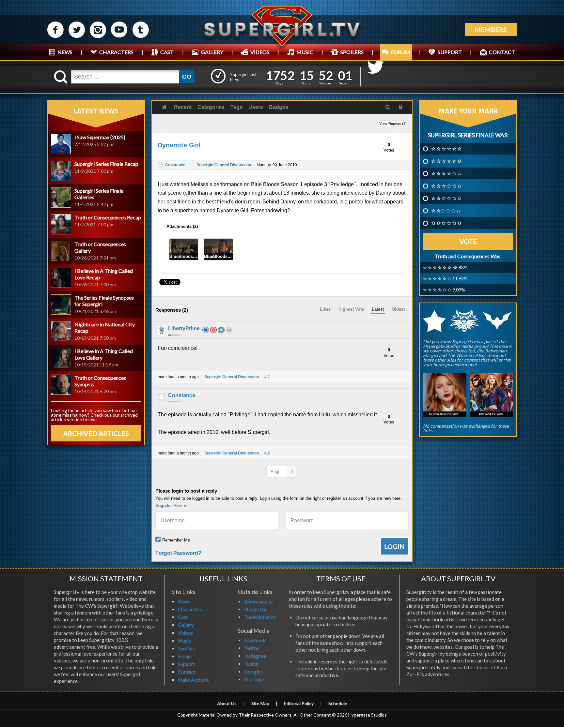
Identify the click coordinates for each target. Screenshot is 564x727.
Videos (185, 633)
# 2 (267, 453)
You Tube (254, 679)
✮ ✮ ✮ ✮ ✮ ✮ (446, 148)
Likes (325, 309)
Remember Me (176, 540)
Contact (187, 672)
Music (184, 641)
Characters (190, 609)
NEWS (64, 52)
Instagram (255, 656)
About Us (227, 703)
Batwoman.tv (258, 601)
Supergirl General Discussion (223, 165)
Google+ (253, 672)
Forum (185, 656)
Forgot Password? (178, 553)
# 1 (267, 377)
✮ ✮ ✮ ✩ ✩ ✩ (446, 185)
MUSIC (304, 52)
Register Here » (170, 505)
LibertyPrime (184, 328)
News (184, 601)
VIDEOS (259, 52)
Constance (175, 165)
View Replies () (393, 124)
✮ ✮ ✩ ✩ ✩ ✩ (446, 198)
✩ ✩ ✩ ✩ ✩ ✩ (446, 223)
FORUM (400, 52)
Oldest (398, 309)
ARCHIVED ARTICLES (96, 433)
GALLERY (212, 52)
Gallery (186, 625)
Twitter (252, 648)
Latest (378, 309)
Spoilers (187, 648)
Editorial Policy (299, 703)
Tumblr (251, 664)
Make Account (193, 680)
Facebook (254, 640)
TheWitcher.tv (259, 617)
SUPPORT (450, 52)
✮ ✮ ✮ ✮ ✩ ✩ (446, 173)
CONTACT (502, 52)
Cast (183, 617)
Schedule (337, 703)
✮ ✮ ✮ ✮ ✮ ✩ (446, 161)
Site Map (260, 703)
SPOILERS (352, 52)
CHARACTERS (116, 52)
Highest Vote (351, 309)
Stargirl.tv (255, 609)
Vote (468, 241)
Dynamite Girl (179, 145)
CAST (167, 52)
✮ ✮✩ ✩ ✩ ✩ (446, 210)
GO (186, 76)
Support (186, 664)
